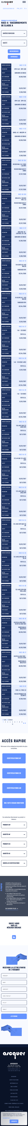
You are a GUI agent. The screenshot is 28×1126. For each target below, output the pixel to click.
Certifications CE (14, 773)
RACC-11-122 (22, 128)
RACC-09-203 (22, 194)
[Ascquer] (6, 2)
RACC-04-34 (22, 520)
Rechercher (14, 51)
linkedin (14, 937)
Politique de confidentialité (14, 1111)
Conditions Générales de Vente (14, 1104)
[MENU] (24, 2)
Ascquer (13, 1077)
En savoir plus (10, 909)
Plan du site (14, 1100)
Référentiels (14, 1083)
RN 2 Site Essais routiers (14, 803)
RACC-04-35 (22, 553)
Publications (14, 1090)
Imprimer (14, 57)
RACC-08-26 (22, 618)
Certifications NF (9, 9)
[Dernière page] (25, 723)
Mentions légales (14, 1107)
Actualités (14, 1093)
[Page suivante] (24, 723)
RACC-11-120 (22, 97)
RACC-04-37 (22, 326)
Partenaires (14, 1097)
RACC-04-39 (22, 390)
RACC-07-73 (22, 261)
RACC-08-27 (22, 652)
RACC (25, 8)
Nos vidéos (14, 1087)
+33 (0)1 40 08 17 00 (14, 1070)
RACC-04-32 (22, 454)
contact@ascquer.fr (14, 1069)
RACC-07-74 (22, 294)
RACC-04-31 (22, 422)
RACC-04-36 (22, 585)
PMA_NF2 (19, 8)
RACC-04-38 (22, 358)
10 (12, 724)
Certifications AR (14, 788)
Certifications (14, 1080)
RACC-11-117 (23, 228)
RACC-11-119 (23, 65)
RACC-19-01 (23, 686)
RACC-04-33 (22, 487)
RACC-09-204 (22, 160)
